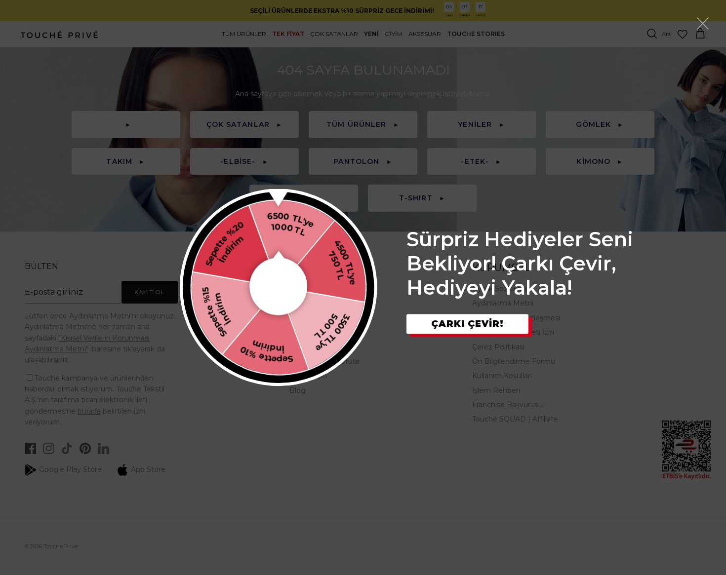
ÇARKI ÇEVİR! (467, 323)
